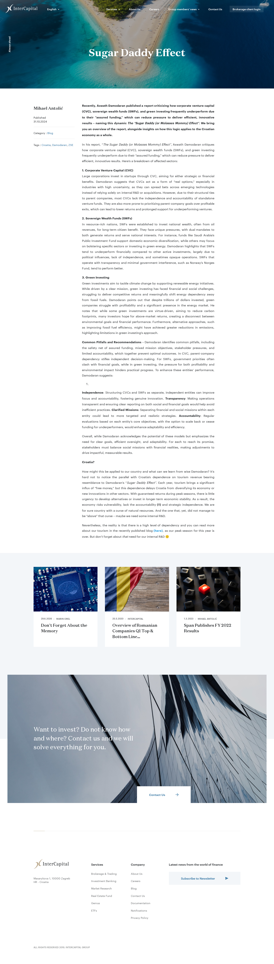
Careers (154, 9)
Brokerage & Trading (104, 874)
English (51, 9)
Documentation (140, 903)
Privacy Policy (139, 918)
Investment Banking (103, 881)
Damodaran (59, 145)
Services (111, 9)
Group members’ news (182, 9)
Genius (95, 903)
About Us (134, 9)
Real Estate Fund (101, 896)
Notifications (139, 910)
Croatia (46, 145)
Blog (50, 133)
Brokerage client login (247, 9)
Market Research (101, 888)
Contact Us (215, 9)
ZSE (70, 145)
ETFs (94, 910)
